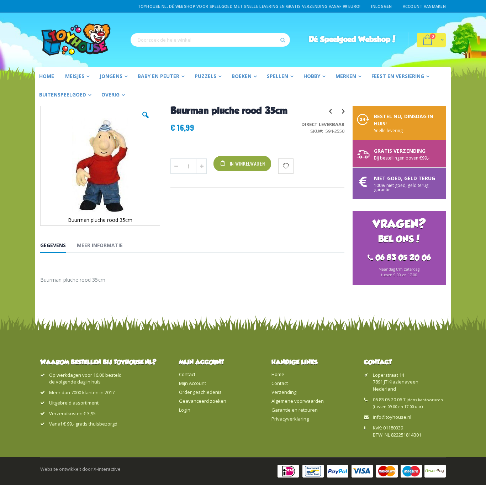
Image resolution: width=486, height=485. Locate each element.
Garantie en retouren (294, 410)
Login (184, 410)
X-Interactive (107, 469)
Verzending (283, 392)
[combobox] (210, 40)
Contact (187, 374)
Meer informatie (100, 245)
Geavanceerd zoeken (202, 401)
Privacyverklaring (290, 419)
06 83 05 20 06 (387, 399)
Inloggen (381, 6)
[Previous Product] (330, 111)
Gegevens (53, 245)
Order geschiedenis (200, 392)
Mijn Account (192, 383)
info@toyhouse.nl (392, 417)
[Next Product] (343, 111)
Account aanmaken (424, 6)
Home (277, 374)
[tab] (58, 246)
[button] (145, 120)
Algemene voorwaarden (297, 401)
